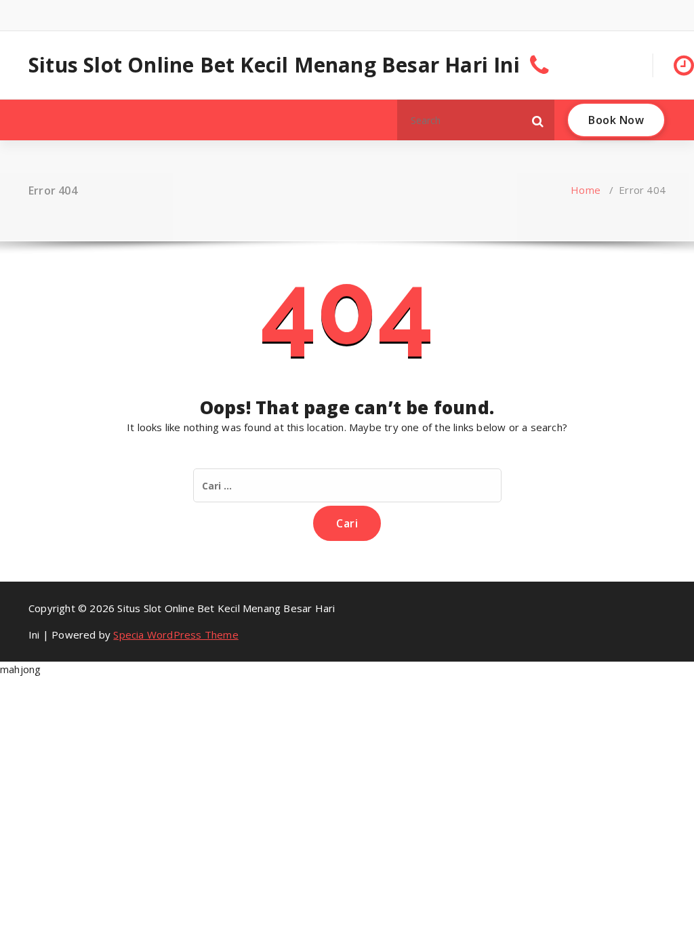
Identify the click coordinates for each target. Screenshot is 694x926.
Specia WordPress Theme (175, 634)
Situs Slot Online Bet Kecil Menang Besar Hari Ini (274, 65)
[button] (538, 120)
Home (585, 190)
